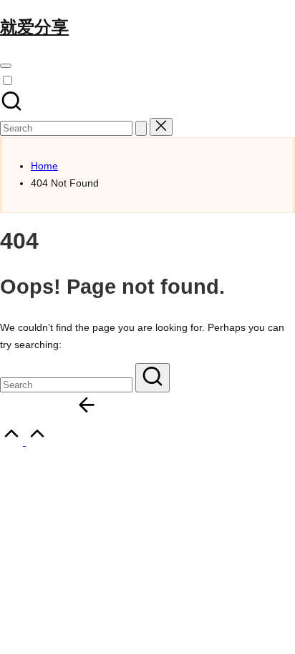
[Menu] (5, 66)
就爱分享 (34, 26)
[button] (141, 128)
